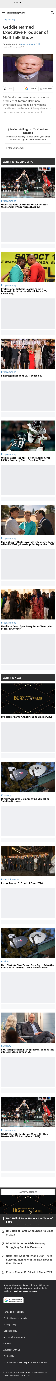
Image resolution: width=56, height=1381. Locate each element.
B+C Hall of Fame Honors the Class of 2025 (29, 1220)
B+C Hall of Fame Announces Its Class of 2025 (29, 1232)
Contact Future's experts (15, 1318)
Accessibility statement (14, 1337)
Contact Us (8, 1356)
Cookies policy (10, 1330)
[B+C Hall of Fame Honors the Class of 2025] (28, 1211)
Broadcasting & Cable (30, 44)
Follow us (32, 88)
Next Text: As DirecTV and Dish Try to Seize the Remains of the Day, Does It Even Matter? (29, 1259)
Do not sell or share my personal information (25, 1362)
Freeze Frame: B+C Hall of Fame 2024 (29, 1272)
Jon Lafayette (12, 44)
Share (10, 88)
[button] (3, 12)
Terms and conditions (13, 1311)
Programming (9, 19)
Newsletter (47, 88)
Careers (7, 1343)
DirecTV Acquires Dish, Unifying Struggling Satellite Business (26, 1245)
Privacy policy (9, 1324)
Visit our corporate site (25, 1291)
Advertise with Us (11, 1349)
